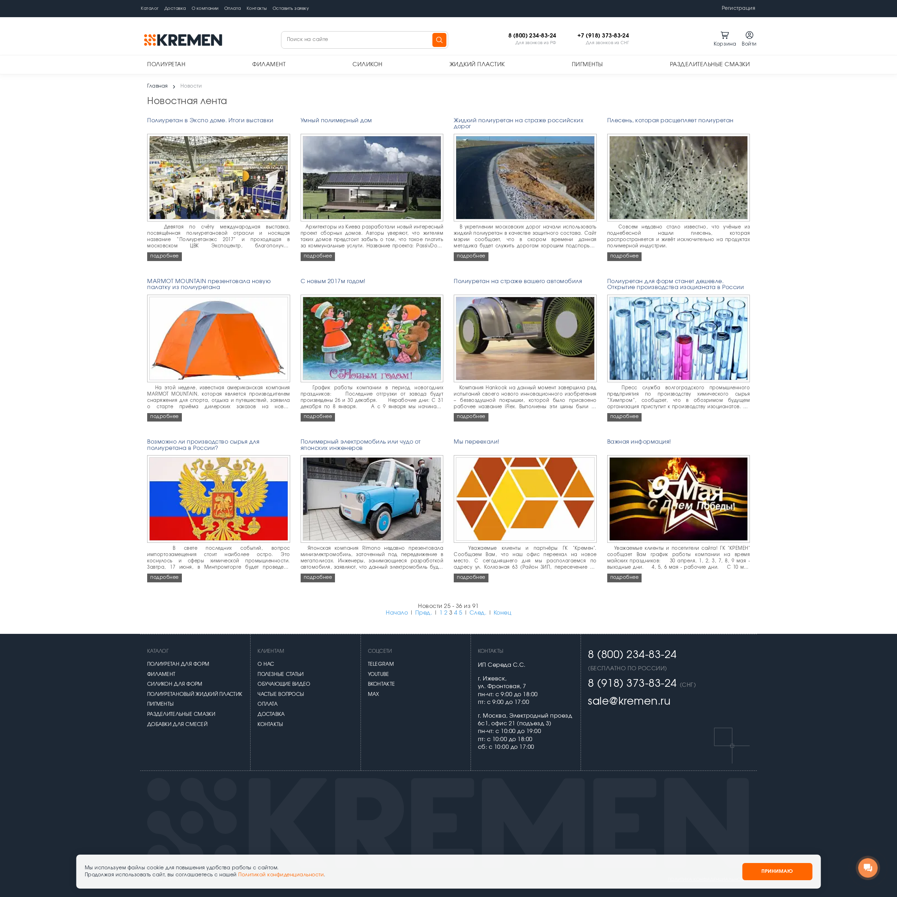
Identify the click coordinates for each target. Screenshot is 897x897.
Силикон (367, 64)
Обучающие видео (284, 684)
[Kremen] (184, 40)
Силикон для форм (174, 684)
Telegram (381, 664)
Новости (191, 86)
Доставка (175, 8)
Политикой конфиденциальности (281, 874)
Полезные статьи (280, 674)
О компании (205, 8)
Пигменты (587, 64)
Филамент (269, 64)
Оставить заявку (291, 8)
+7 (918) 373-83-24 (603, 36)
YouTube (378, 674)
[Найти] (439, 40)
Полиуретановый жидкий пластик (194, 694)
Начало (397, 613)
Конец (503, 613)
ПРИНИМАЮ (777, 871)
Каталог (150, 8)
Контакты (257, 8)
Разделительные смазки (710, 64)
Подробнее (164, 256)
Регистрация (738, 8)
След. (478, 613)
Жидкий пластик (477, 64)
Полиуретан (166, 64)
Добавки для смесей (177, 724)
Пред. (423, 613)
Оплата (232, 8)
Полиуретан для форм (178, 664)
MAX (373, 694)
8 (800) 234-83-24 (532, 36)
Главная (157, 86)
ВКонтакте (381, 684)
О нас (266, 664)
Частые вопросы (281, 694)
